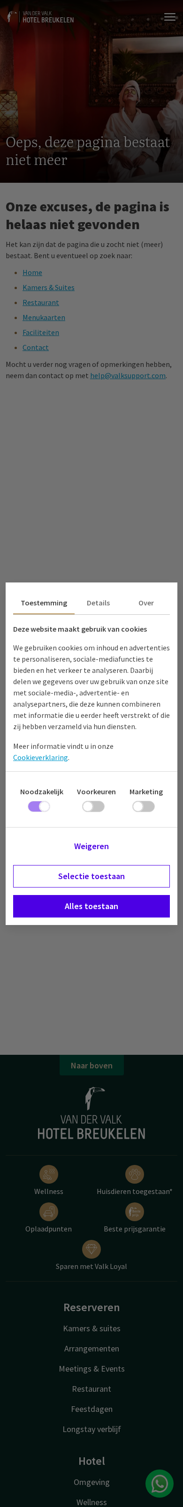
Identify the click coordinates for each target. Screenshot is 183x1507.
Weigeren (91, 846)
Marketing (146, 791)
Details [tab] (98, 602)
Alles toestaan (91, 906)
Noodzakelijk (41, 791)
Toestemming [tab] (44, 602)
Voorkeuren (96, 791)
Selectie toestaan (91, 876)
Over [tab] (146, 602)
